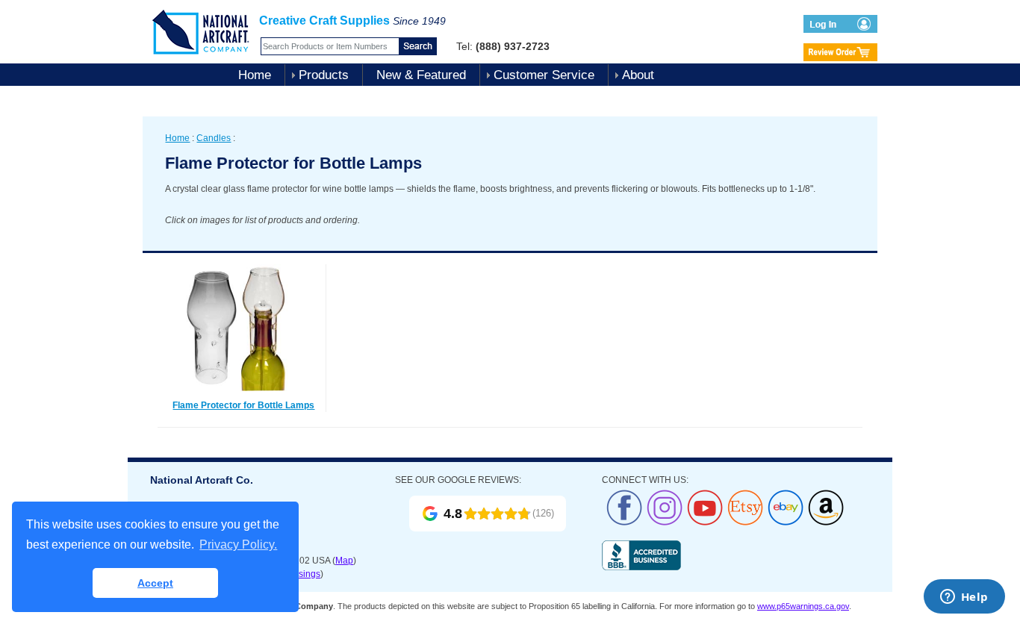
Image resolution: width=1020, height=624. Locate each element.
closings (303, 574)
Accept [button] (155, 583)
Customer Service (544, 75)
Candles (213, 138)
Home (254, 75)
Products (324, 75)
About (638, 75)
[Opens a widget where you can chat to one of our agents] (964, 598)
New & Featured (421, 75)
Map (344, 560)
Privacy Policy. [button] (238, 544)
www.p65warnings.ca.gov (803, 606)
